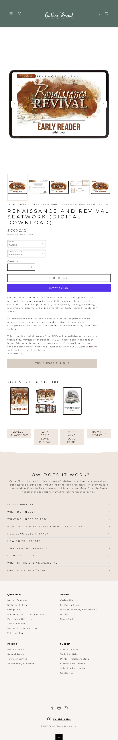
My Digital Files (69, 605)
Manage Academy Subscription (78, 609)
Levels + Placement (19, 433)
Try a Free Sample (52, 363)
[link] (98, 13)
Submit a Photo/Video (73, 668)
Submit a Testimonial (73, 663)
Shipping (10, 235)
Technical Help (69, 654)
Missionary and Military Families (26, 614)
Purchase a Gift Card (19, 619)
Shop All (11, 204)
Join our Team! (16, 623)
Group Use (13, 609)
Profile (64, 614)
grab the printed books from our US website (61, 346)
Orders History (69, 600)
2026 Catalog (15, 633)
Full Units (24, 204)
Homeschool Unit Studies (22, 628)
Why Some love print (71, 437)
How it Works (97, 433)
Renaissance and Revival (45, 204)
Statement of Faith (18, 605)
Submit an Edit (69, 649)
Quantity (12, 261)
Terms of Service (17, 658)
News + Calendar (17, 600)
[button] (11, 13)
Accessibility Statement (21, 663)
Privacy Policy (15, 649)
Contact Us (66, 672)
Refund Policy (15, 654)
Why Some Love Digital (45, 437)
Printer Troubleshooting (74, 658)
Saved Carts (67, 619)
